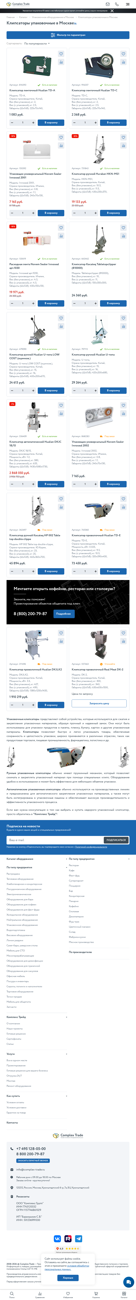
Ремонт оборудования (19, 1086)
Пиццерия (74, 886)
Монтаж (11, 1081)
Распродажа (13, 874)
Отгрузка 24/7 (14, 1076)
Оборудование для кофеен (21, 904)
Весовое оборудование (20, 935)
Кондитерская (76, 896)
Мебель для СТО (16, 950)
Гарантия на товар (16, 1112)
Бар (71, 891)
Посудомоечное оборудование (24, 889)
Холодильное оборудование (22, 915)
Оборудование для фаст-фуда (23, 910)
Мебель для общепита (19, 1002)
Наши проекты (15, 1028)
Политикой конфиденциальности (91, 846)
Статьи (10, 1044)
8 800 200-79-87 (30, 1154)
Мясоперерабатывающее (20, 956)
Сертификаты (14, 1039)
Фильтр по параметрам (71, 35)
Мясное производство (81, 942)
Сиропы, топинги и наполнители (24, 986)
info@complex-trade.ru (30, 1170)
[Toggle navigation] (127, 3)
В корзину (51, 123)
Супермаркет (76, 881)
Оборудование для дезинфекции (25, 961)
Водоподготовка (16, 930)
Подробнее (63, 614)
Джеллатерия (76, 916)
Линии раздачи (15, 940)
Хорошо (68, 1278)
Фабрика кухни (77, 937)
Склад (72, 932)
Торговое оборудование (20, 991)
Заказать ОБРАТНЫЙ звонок (33, 1160)
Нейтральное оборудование (22, 920)
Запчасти (11, 1007)
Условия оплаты (15, 1102)
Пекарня (73, 901)
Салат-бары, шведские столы (22, 945)
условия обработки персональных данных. (67, 1267)
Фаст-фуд (74, 875)
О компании (13, 1023)
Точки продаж (14, 997)
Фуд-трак (74, 922)
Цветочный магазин (79, 927)
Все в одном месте (17, 1060)
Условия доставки (16, 1107)
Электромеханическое (19, 894)
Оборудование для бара (20, 899)
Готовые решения (16, 1034)
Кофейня (74, 906)
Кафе (71, 870)
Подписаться (116, 840)
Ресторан (74, 865)
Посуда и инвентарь (18, 981)
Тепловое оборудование (20, 879)
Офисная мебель (16, 976)
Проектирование (16, 1065)
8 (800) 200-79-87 (30, 614)
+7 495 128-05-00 (31, 1149)
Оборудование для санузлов (22, 971)
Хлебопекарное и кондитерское (24, 884)
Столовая (74, 911)
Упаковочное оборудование (22, 925)
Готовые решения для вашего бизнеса (27, 1070)
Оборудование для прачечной (23, 966)
